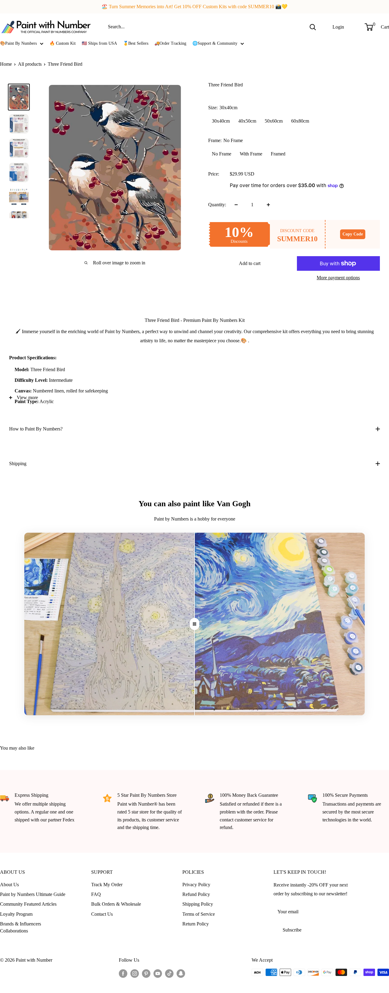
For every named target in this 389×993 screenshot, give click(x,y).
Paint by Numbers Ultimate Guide (32, 894)
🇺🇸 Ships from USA (99, 43)
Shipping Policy (197, 904)
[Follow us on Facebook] (123, 973)
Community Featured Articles (28, 904)
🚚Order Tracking (170, 43)
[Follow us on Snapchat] (181, 973)
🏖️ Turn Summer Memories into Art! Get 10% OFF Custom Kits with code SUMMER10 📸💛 (194, 6)
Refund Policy (196, 894)
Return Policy (195, 923)
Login (338, 26)
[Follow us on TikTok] (169, 973)
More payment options (338, 277)
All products (30, 64)
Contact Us (102, 914)
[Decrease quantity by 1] (236, 204)
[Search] (312, 26)
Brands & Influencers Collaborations (20, 927)
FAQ (96, 894)
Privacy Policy (196, 884)
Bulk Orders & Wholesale (116, 904)
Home (6, 64)
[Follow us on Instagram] (134, 973)
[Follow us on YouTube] (157, 973)
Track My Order (106, 884)
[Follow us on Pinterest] (146, 973)
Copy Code (353, 234)
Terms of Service (198, 914)
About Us (9, 884)
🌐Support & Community (214, 43)
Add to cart (249, 263)
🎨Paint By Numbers (18, 43)
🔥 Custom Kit (63, 43)
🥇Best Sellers (135, 43)
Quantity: (217, 204)
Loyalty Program (16, 914)
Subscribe (292, 929)
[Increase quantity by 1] (268, 204)
